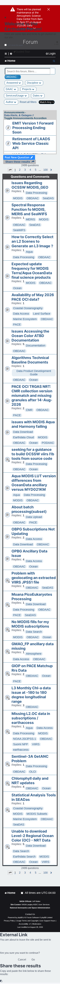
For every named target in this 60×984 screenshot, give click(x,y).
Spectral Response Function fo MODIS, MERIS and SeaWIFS (29, 209)
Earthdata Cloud (23, 437)
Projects (27, 89)
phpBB (20, 917)
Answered (12, 82)
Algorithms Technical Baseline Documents (30, 359)
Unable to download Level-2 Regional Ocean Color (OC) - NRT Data (33, 835)
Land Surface (41, 313)
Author (10, 102)
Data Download (23, 432)
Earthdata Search (24, 856)
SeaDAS (48, 198)
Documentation (35, 345)
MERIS (30, 219)
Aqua (29, 251)
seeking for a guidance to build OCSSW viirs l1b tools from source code (33, 454)
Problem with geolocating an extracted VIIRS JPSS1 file (34, 577)
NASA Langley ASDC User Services (36, 904)
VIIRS (36, 744)
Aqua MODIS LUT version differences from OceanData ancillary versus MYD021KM (34, 483)
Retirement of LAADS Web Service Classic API (31, 143)
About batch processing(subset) (29, 509)
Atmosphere (33, 653)
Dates (36, 95)
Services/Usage (15, 95)
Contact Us (30, 914)
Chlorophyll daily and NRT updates (30, 780)
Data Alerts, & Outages (18, 115)
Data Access (21, 313)
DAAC (10, 89)
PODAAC (48, 442)
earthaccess (21, 749)
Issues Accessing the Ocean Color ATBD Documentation (30, 335)
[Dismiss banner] (48, 9)
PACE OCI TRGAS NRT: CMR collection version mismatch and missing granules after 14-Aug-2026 (32, 395)
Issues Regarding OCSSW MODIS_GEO (30, 185)
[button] (10, 170)
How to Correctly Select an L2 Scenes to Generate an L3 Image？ (33, 241)
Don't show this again (15, 45)
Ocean (17, 288)
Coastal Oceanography (28, 308)
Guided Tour (23, 51)
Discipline (33, 82)
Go (33, 959)
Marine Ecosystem (25, 319)
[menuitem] (51, 53)
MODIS (18, 198)
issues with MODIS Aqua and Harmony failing (33, 424)
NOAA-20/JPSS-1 (24, 738)
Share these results (18, 161)
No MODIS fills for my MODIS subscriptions (30, 624)
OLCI (32, 771)
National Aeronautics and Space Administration (30, 908)
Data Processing (36, 192)
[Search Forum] (53, 69)
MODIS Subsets (37, 813)
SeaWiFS (19, 230)
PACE (17, 324)
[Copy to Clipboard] (1, 981)
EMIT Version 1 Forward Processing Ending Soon (33, 127)
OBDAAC (33, 198)
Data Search (34, 631)
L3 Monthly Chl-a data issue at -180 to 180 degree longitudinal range (31, 695)
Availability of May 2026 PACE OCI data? (33, 297)
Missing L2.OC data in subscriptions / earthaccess (31, 718)
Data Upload (34, 517)
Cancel (22, 959)
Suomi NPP (20, 744)
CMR (29, 410)
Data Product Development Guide (33, 372)
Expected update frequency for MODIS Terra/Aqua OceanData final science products (32, 271)
